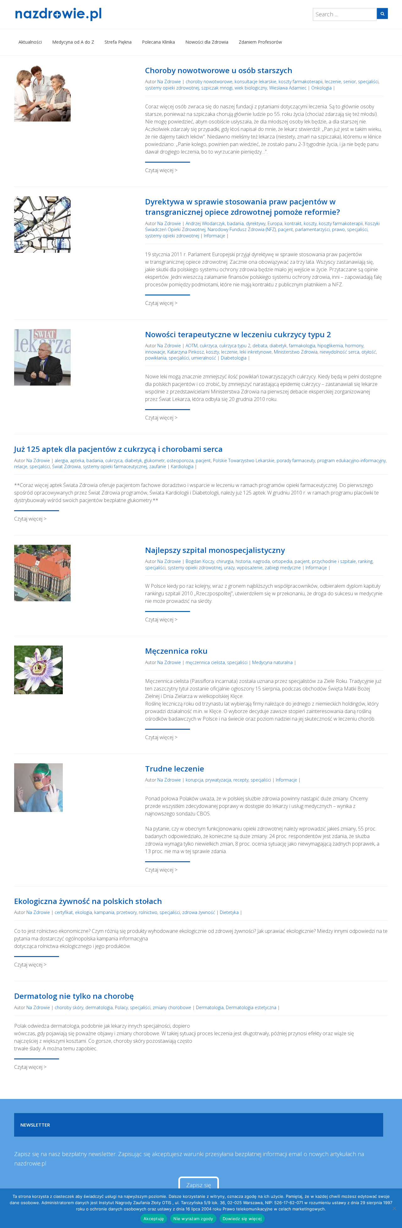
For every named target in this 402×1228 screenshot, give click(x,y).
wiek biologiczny (251, 88)
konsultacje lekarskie (255, 81)
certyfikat (64, 912)
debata (260, 346)
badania (235, 223)
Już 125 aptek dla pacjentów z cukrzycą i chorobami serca (118, 449)
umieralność (203, 358)
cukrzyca (208, 346)
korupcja (194, 780)
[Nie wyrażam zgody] (394, 1208)
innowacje (155, 352)
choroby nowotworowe (209, 81)
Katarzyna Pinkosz (185, 352)
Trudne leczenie (174, 768)
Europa (275, 223)
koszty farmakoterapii (301, 81)
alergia (61, 460)
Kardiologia (182, 466)
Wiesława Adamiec (288, 88)
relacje (20, 466)
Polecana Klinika (158, 42)
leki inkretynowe (256, 352)
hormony (354, 346)
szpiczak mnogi (216, 88)
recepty (240, 780)
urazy (229, 568)
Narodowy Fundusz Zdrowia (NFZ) (242, 229)
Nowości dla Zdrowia (206, 42)
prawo (338, 229)
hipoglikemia (330, 346)
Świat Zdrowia (66, 466)
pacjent (285, 229)
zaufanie (157, 466)
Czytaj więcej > (161, 170)
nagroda (261, 561)
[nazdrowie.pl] (76, 14)
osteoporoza (180, 460)
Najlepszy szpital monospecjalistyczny (215, 550)
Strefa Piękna (118, 42)
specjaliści (368, 81)
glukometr (154, 460)
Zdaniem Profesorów (260, 42)
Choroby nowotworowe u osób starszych (218, 70)
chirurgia (224, 561)
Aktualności (30, 42)
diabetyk (278, 346)
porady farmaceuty (296, 460)
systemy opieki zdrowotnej (172, 88)
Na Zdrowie (169, 81)
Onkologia (321, 88)
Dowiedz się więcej (242, 1218)
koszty (310, 223)
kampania (104, 912)
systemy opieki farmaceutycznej (115, 466)
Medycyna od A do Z (73, 42)
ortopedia (282, 561)
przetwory (127, 912)
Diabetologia (234, 358)
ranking (365, 561)
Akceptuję (154, 1218)
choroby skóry (69, 1007)
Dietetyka (229, 912)
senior (349, 81)
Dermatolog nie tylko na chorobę (74, 996)
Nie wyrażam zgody (193, 1218)
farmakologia (302, 346)
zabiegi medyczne (283, 568)
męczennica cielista (205, 662)
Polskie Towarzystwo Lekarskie (243, 460)
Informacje (214, 236)
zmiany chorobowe (172, 1007)
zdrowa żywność (198, 912)
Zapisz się (198, 1185)
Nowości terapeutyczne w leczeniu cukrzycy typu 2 (238, 334)
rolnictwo (148, 912)
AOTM (192, 346)
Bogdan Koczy (200, 561)
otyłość (368, 352)
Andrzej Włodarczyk (205, 223)
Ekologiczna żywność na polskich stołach (88, 901)
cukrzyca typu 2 (234, 346)
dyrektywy (255, 223)
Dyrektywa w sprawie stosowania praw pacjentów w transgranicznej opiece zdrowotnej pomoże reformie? (242, 206)
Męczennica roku (176, 651)
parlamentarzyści (312, 229)
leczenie (333, 81)
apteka (77, 460)
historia (243, 561)
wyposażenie (250, 568)
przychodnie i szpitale (334, 561)
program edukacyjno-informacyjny (351, 460)
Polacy (121, 1007)
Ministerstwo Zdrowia (296, 352)
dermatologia (99, 1007)
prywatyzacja (218, 780)
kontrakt (293, 223)
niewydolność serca (339, 352)
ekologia (83, 912)
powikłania (155, 358)
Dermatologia (210, 1007)
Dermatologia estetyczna (251, 1007)
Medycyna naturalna (272, 662)
